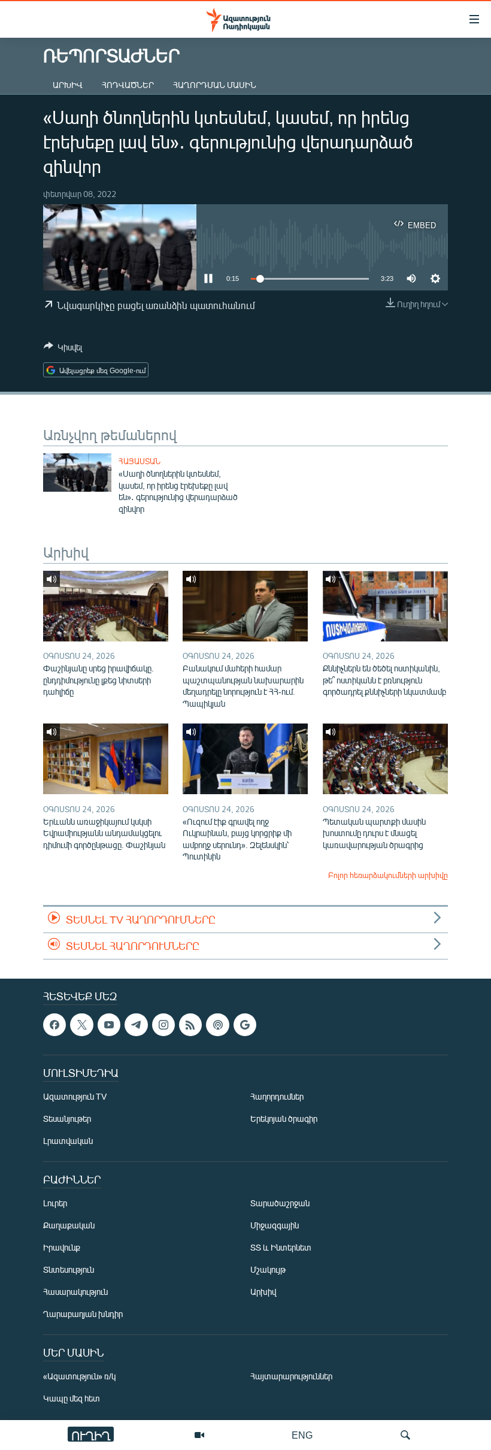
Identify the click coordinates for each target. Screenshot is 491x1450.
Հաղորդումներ (277, 1096)
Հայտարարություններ (291, 1376)
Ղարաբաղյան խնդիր (83, 1314)
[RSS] (190, 1024)
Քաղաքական (69, 1225)
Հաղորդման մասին (214, 85)
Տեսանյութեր (67, 1118)
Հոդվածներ (128, 85)
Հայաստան (139, 461)
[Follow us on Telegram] (136, 1024)
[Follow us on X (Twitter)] (81, 1024)
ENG (302, 1434)
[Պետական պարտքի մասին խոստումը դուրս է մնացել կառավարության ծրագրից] (385, 759)
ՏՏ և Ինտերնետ (280, 1247)
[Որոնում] (405, 1435)
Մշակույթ (268, 1269)
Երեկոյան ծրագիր (283, 1118)
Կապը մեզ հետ (71, 1398)
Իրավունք (61, 1247)
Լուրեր (55, 1203)
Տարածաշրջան (280, 1203)
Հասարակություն (75, 1291)
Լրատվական (68, 1141)
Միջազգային (274, 1225)
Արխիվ (68, 85)
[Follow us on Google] (245, 1024)
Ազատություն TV (75, 1096)
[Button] (63, 349)
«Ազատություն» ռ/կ (79, 1376)
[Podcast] (217, 1024)
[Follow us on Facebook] (54, 1024)
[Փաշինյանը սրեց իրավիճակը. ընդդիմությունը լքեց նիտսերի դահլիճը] (105, 606)
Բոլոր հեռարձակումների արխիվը (388, 875)
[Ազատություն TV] (199, 1435)
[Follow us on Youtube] (109, 1024)
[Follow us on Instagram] (163, 1024)
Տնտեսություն (68, 1269)
